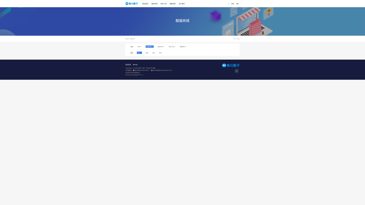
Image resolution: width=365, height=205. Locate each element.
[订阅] (237, 71)
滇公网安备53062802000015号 (162, 70)
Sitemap (135, 64)
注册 (237, 4)
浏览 (153, 53)
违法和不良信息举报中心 (132, 72)
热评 (160, 53)
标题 (147, 53)
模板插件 (173, 4)
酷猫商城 (148, 46)
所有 (139, 46)
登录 (232, 4)
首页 (128, 39)
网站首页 (145, 4)
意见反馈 (128, 64)
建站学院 (154, 4)
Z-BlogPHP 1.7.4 (138, 75)
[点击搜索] (228, 3)
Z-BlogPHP (149, 68)
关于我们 (182, 4)
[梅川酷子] (133, 3)
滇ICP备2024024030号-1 (142, 70)
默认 (139, 53)
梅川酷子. (139, 68)
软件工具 (164, 4)
